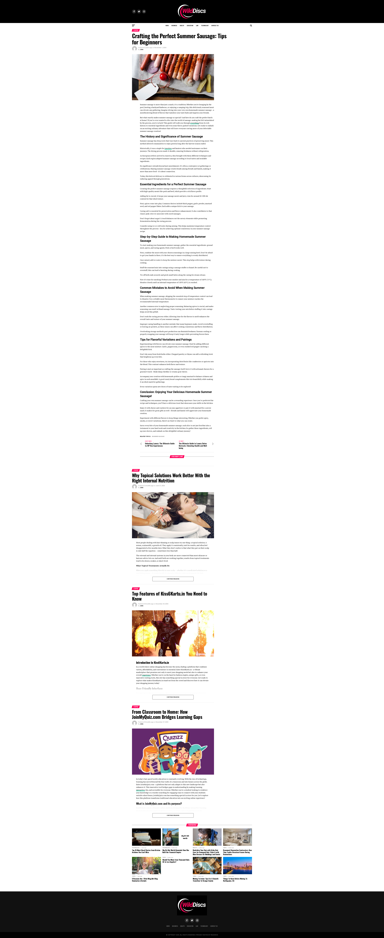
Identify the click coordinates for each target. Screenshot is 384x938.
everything (194, 123)
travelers (168, 148)
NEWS (167, 25)
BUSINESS (174, 25)
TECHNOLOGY (204, 25)
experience (146, 675)
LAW (197, 25)
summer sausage (158, 436)
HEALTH (182, 25)
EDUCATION (190, 25)
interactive (140, 790)
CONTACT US (214, 25)
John (141, 49)
